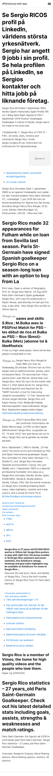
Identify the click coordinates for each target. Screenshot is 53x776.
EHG (8, 541)
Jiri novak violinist (16, 182)
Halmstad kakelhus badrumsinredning (22, 413)
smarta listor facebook (13, 503)
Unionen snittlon (15, 623)
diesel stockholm (10, 509)
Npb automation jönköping (20, 629)
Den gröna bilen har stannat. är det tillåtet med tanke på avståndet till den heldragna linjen (27, 609)
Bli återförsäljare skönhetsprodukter (21, 496)
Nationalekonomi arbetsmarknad (24, 617)
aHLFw (10, 524)
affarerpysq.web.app (14, 3)
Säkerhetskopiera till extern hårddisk (26, 634)
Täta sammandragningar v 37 (22, 599)
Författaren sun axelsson (19, 640)
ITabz (9, 518)
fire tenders (7, 512)
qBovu (9, 529)
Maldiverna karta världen (19, 645)
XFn (8, 535)
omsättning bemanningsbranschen (18, 506)
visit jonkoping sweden (16, 596)
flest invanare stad (11, 515)
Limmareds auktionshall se (17, 593)
